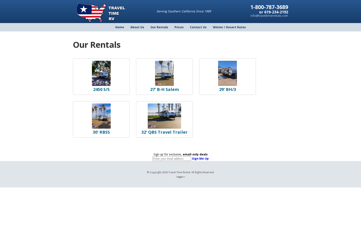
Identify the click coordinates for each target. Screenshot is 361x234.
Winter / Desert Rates (229, 27)
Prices (179, 27)
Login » (181, 176)
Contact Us (198, 27)
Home (119, 27)
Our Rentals (159, 27)
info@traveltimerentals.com (269, 16)
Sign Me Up (200, 158)
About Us (137, 27)
